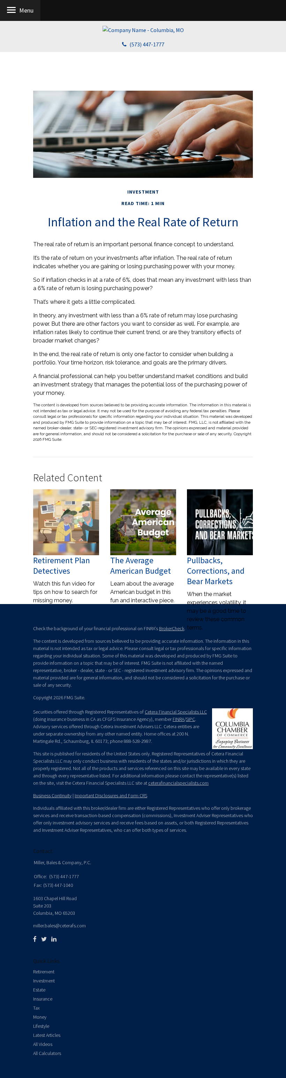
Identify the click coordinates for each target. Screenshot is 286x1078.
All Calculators (47, 1053)
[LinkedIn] (54, 939)
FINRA (178, 719)
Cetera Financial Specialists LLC (176, 712)
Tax (36, 1008)
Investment (44, 981)
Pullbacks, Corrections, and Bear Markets (215, 571)
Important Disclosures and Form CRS (111, 795)
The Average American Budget (140, 565)
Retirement (43, 971)
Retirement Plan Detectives (61, 565)
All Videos (42, 1044)
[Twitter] (44, 939)
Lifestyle (41, 1026)
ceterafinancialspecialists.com (178, 783)
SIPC (190, 719)
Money (39, 1017)
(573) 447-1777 (146, 44)
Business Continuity (52, 795)
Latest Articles (46, 1035)
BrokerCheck (171, 628)
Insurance (42, 999)
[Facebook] (35, 939)
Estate (39, 990)
